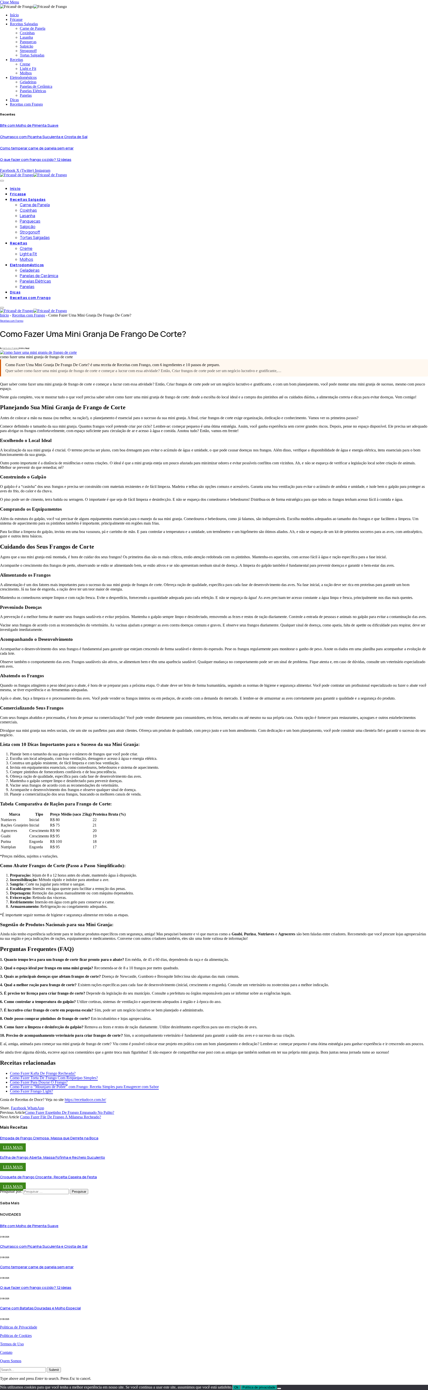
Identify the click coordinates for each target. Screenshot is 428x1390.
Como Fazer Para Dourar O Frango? (39, 1082)
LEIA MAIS (13, 1147)
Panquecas (28, 42)
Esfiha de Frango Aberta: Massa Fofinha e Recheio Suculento (52, 1157)
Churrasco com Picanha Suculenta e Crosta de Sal (43, 136)
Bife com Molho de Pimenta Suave (29, 125)
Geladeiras (28, 82)
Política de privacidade (258, 1387)
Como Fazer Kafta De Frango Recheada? (43, 1073)
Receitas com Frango (26, 104)
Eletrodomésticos (23, 77)
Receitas (16, 60)
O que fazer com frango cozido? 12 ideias (35, 159)
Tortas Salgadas (32, 55)
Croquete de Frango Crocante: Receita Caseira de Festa (48, 1177)
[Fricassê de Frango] (33, 175)
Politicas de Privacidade (18, 1327)
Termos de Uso (12, 1344)
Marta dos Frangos (10, 348)
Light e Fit (28, 68)
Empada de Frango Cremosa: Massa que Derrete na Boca (49, 1138)
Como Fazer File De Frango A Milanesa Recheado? (60, 1117)
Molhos (26, 73)
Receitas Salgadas (24, 24)
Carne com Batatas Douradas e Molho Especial (40, 1308)
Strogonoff (28, 51)
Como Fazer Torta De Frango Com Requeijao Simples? (54, 1078)
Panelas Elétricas (33, 91)
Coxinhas (27, 33)
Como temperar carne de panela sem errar (37, 148)
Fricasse (16, 19)
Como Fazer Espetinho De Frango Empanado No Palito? (69, 1112)
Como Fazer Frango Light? (31, 1091)
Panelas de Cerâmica (36, 86)
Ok (236, 1387)
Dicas (14, 100)
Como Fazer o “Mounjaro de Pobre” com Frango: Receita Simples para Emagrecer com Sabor (84, 1087)
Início (14, 15)
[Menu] (2, 180)
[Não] (279, 1388)
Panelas (26, 95)
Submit (54, 1370)
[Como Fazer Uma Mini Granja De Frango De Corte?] (38, 352)
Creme (25, 64)
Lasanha (26, 37)
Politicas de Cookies (16, 1335)
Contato (6, 1352)
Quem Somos (10, 1361)
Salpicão (26, 46)
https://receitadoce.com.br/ (85, 1099)
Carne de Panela (32, 28)
